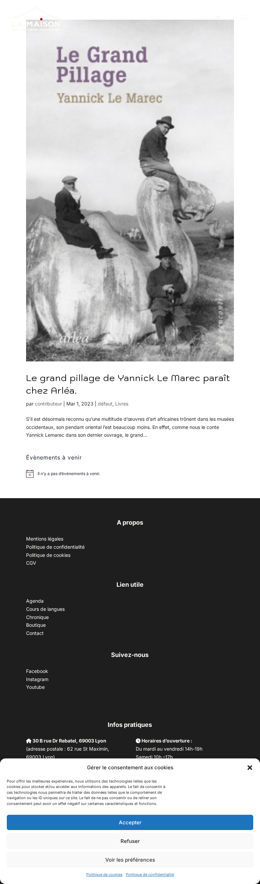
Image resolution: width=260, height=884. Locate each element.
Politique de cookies (104, 874)
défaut (105, 404)
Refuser (130, 841)
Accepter (130, 822)
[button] (249, 767)
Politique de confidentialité (150, 874)
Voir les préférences (130, 860)
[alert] (69, 474)
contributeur (48, 404)
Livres (121, 404)
